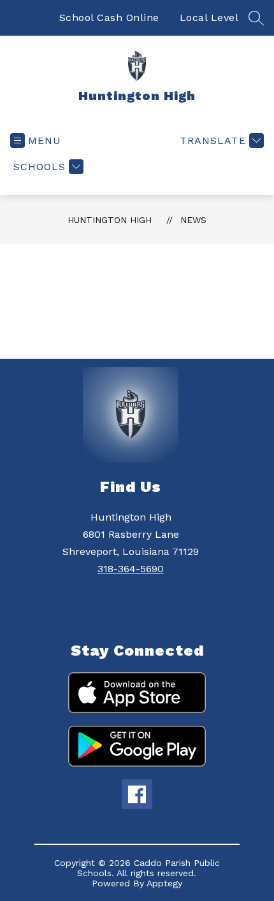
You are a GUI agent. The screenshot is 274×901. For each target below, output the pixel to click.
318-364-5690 (130, 569)
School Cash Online (109, 17)
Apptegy (164, 883)
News (193, 220)
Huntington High (110, 220)
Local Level (209, 17)
